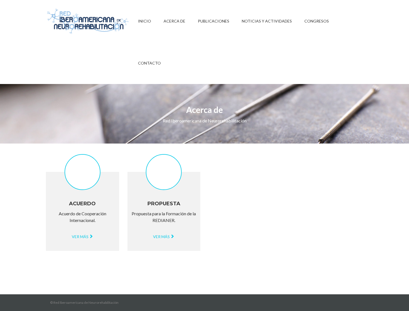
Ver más (80, 236)
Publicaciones (213, 21)
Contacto (149, 63)
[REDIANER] (87, 21)
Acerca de (174, 21)
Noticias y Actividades (267, 21)
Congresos (316, 21)
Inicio (144, 21)
